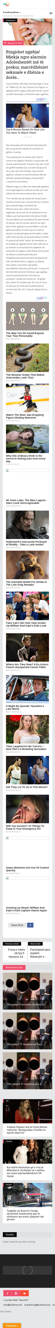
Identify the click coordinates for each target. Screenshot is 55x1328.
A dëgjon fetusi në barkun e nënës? (16, 16)
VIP (7, 1101)
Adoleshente (10, 20)
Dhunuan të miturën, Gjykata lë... (26, 1004)
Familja (9, 1141)
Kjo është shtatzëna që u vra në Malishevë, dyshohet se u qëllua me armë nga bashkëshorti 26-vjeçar (25, 1172)
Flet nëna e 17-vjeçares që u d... (25, 1083)
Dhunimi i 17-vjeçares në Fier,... (25, 1044)
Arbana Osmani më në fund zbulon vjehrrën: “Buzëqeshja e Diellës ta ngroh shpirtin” (27, 1129)
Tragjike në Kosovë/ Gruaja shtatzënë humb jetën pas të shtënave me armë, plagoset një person (25, 1215)
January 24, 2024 (14, 43)
